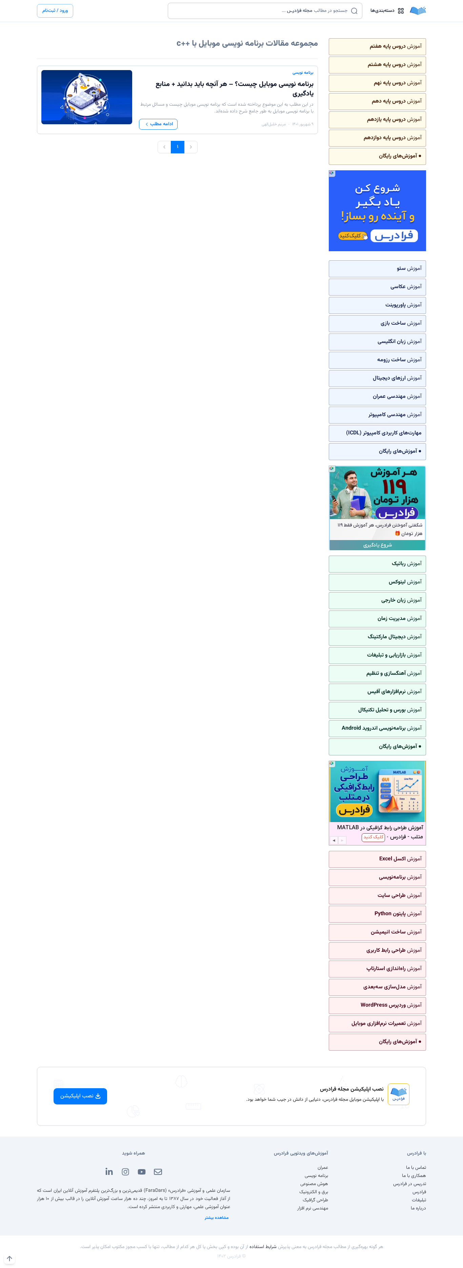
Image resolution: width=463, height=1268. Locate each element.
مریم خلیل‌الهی (274, 124)
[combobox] (261, 11)
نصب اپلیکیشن (77, 1096)
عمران (323, 1168)
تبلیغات (419, 1200)
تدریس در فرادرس (409, 1184)
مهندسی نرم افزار (312, 1208)
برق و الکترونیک (313, 1192)
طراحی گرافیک (315, 1200)
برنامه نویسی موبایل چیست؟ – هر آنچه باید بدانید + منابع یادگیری (235, 89)
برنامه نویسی (303, 73)
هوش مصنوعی (314, 1184)
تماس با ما (416, 1168)
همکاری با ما (414, 1176)
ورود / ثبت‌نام (55, 11)
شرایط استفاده (263, 1247)
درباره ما (418, 1208)
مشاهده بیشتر (217, 1218)
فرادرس (419, 1192)
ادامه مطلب (161, 124)
